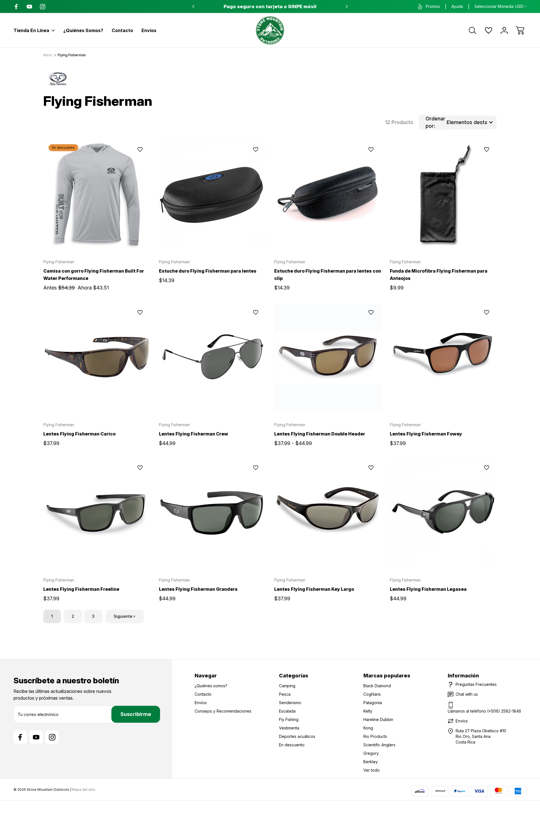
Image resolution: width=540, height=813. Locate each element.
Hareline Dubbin (378, 719)
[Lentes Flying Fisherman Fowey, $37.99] (443, 357)
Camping (287, 685)
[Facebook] (16, 6)
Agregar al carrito (212, 235)
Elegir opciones (96, 235)
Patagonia (372, 702)
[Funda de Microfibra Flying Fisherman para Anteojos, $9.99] (443, 194)
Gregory (371, 753)
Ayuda (457, 6)
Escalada (287, 711)
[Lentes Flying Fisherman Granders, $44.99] (212, 512)
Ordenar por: (435, 122)
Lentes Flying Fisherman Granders (198, 589)
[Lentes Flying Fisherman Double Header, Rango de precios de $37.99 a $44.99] (327, 357)
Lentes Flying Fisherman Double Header (319, 434)
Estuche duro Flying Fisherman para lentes (207, 271)
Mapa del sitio (83, 789)
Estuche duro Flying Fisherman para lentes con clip (327, 274)
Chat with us (467, 694)
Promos (433, 6)
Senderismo (290, 702)
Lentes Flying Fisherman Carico (79, 434)
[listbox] (471, 122)
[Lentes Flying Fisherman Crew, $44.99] (212, 357)
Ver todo (371, 770)
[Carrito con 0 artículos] (520, 30)
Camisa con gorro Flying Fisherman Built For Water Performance (93, 274)
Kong (368, 728)
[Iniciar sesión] (504, 30)
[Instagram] (42, 6)
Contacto (122, 30)
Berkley (370, 761)
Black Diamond (377, 685)
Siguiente (123, 616)
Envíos (148, 30)
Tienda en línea (31, 30)
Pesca (285, 694)
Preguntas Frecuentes (476, 684)
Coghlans (372, 694)
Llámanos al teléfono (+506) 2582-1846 (484, 711)
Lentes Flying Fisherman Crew (193, 434)
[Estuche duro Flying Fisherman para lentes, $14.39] (212, 194)
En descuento (292, 744)
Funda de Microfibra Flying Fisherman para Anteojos (438, 274)
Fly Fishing (288, 719)
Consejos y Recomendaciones (223, 711)
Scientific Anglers (379, 744)
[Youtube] (29, 6)
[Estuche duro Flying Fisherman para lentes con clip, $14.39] (327, 194)
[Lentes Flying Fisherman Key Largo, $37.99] (327, 512)
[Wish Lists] (488, 30)
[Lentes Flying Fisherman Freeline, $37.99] (96, 512)
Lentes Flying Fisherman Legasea (428, 589)
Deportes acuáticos (297, 736)
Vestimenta (289, 728)
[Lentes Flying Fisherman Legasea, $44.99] (443, 512)
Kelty (367, 711)
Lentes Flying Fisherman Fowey (426, 434)
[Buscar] (472, 30)
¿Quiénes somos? (83, 30)
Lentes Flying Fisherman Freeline (81, 589)
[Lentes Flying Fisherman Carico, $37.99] (96, 357)
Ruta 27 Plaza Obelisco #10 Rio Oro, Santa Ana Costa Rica (481, 736)
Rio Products (375, 736)
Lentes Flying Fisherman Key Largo (314, 589)
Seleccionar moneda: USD (498, 6)
